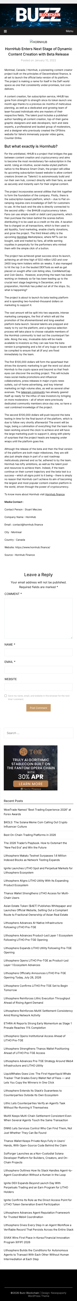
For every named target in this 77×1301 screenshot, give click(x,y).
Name (9, 644)
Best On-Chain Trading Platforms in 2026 (30, 835)
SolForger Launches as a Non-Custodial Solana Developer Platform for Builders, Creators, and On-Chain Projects (36, 1158)
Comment (13, 594)
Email (9, 662)
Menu (69, 31)
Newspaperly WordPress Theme (47, 1294)
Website (10, 679)
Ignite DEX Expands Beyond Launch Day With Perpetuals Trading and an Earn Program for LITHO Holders (36, 1187)
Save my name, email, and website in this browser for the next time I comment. (38, 697)
